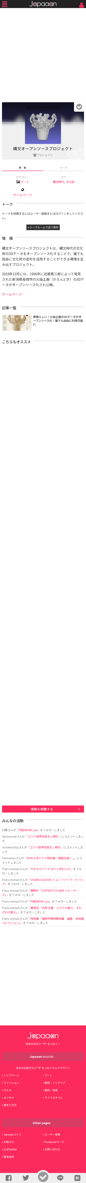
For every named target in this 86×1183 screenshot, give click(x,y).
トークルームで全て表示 (43, 227)
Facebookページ (54, 1142)
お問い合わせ (52, 1149)
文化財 (70, 182)
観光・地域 (51, 1090)
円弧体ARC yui (28, 830)
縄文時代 (58, 182)
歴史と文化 (10, 1105)
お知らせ (9, 1142)
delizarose (9, 836)
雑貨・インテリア (55, 1083)
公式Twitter (10, 1149)
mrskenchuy (10, 847)
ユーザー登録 (52, 1134)
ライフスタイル (54, 1097)
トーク (63, 167)
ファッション (11, 1083)
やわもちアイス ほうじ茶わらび (50, 869)
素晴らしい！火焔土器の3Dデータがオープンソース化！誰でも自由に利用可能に (58, 320)
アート (25, 182)
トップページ (11, 1075)
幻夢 (5, 830)
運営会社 (9, 1157)
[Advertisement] (43, 54)
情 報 (22, 167)
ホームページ (22, 194)
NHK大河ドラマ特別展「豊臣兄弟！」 (50, 858)
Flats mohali (10, 869)
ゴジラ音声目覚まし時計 (43, 836)
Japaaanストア (12, 1134)
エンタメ (9, 1097)
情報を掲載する (42, 809)
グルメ (7, 1090)
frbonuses (9, 858)
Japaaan (43, 4)
